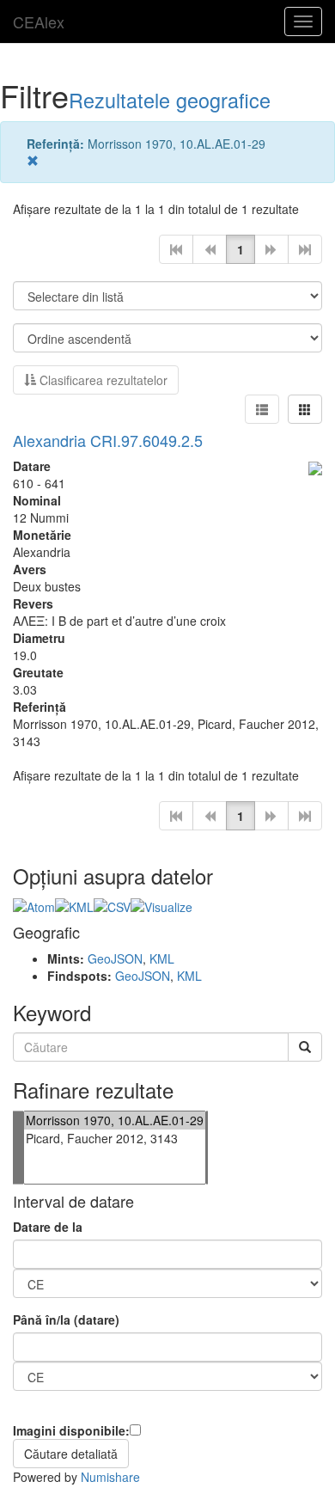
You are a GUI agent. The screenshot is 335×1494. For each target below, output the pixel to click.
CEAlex (38, 21)
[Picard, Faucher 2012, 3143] (114, 1139)
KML (161, 958)
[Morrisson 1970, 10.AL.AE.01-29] (114, 1120)
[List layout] (262, 409)
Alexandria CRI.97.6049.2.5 (108, 440)
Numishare (110, 1476)
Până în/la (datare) (66, 1319)
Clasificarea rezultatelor (102, 380)
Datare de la (47, 1226)
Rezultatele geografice (170, 99)
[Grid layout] (305, 409)
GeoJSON (115, 958)
